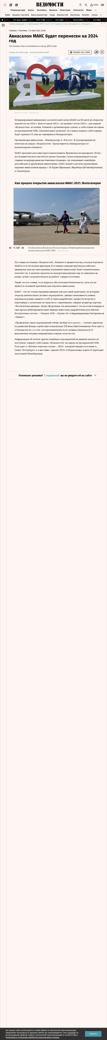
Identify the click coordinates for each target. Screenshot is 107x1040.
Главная (13, 30)
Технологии (78, 10)
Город (52, 15)
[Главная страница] (50, 4)
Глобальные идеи (17, 10)
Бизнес (31, 10)
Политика (23, 30)
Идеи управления (39, 15)
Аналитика (75, 15)
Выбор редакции (16, 24)
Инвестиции (65, 10)
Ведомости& (62, 15)
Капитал (85, 15)
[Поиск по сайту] (86, 4)
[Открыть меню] (102, 4)
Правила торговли (20, 15)
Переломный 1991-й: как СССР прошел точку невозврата (52, 24)
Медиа (89, 10)
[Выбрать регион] (80, 4)
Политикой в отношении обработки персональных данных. (32, 1037)
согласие (71, 1033)
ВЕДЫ (7, 15)
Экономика (41, 10)
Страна (94, 15)
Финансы (53, 10)
